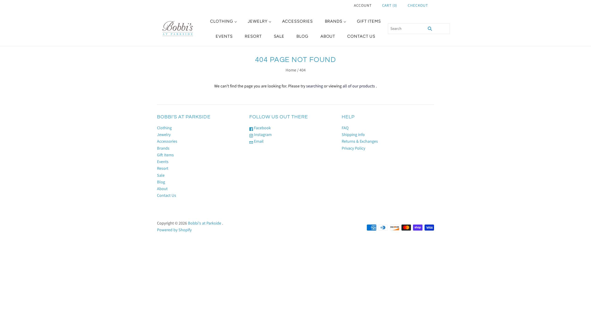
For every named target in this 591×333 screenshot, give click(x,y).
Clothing (221, 21)
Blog (302, 36)
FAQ (345, 128)
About (327, 36)
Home (291, 70)
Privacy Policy (353, 148)
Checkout (418, 5)
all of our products (359, 86)
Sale (279, 36)
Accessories (297, 21)
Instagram (262, 135)
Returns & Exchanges (360, 141)
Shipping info (353, 135)
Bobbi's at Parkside (204, 223)
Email (258, 141)
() (389, 5)
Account (363, 5)
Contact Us (361, 36)
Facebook (262, 128)
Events (224, 36)
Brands (333, 21)
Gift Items (369, 21)
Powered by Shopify (174, 230)
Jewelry (257, 21)
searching (314, 86)
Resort (253, 36)
